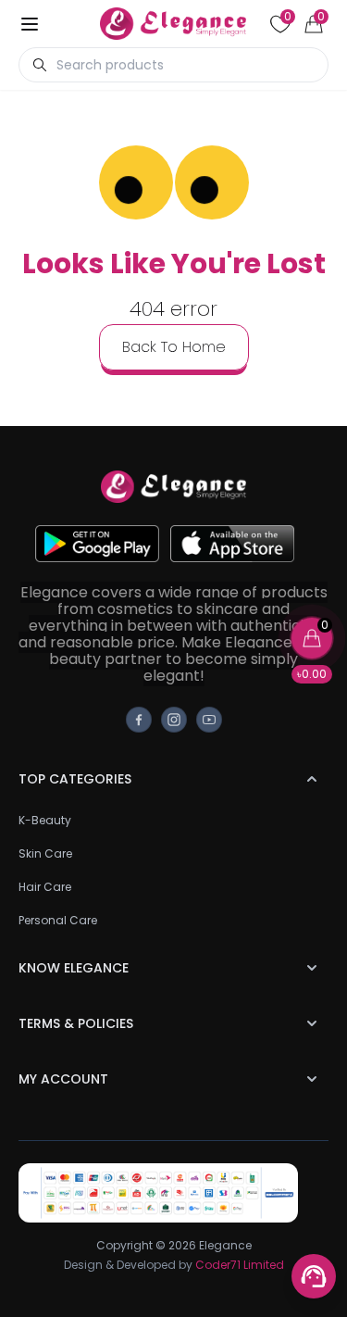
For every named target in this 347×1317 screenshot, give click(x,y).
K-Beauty (45, 820)
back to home (174, 346)
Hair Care (45, 887)
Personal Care (58, 920)
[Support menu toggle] (313, 1276)
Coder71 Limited (239, 1265)
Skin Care (45, 853)
